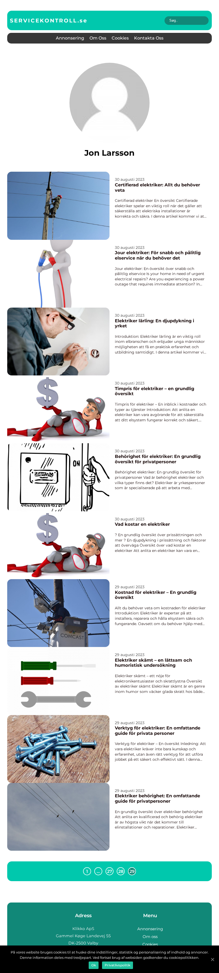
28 (120, 871)
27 (109, 871)
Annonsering (70, 38)
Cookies (120, 38)
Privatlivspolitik (117, 965)
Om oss (97, 38)
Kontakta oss (148, 38)
